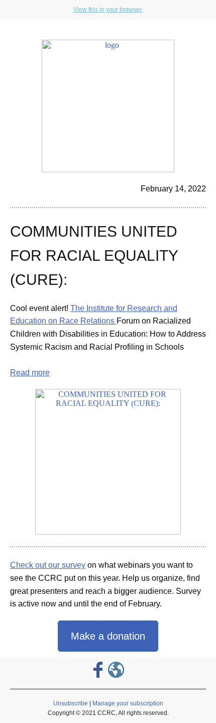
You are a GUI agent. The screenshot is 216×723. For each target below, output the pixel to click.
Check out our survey (47, 565)
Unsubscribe (70, 703)
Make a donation (108, 636)
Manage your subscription (127, 703)
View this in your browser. (108, 9)
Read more (30, 372)
